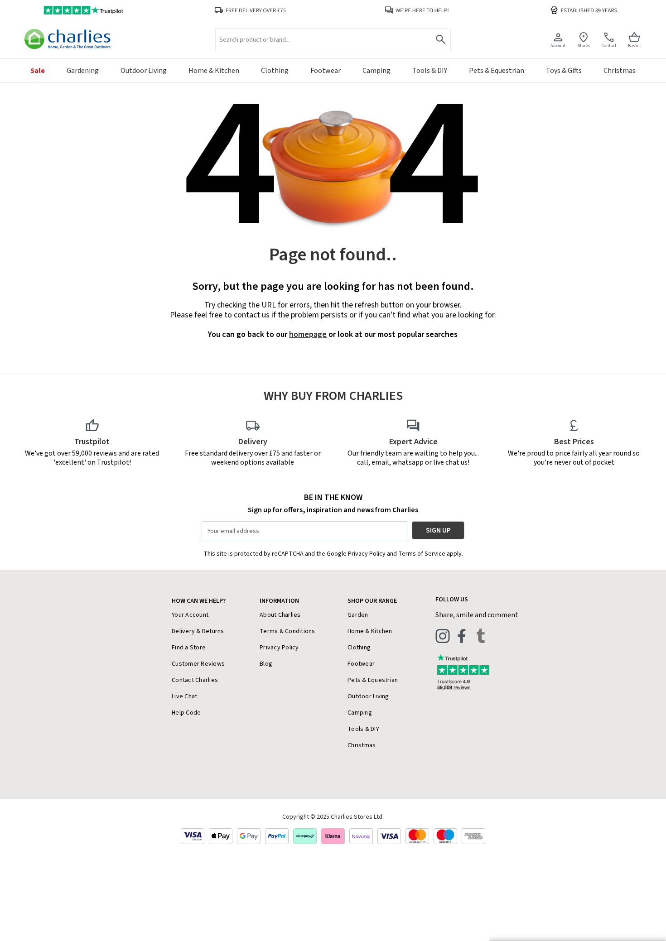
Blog (266, 663)
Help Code (186, 712)
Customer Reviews (198, 663)
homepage (308, 334)
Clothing (359, 647)
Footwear (361, 663)
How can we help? (199, 600)
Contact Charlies (195, 680)
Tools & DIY (363, 729)
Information (279, 600)
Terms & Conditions (287, 631)
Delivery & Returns (198, 631)
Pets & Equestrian (372, 680)
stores (584, 45)
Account (558, 45)
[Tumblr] (480, 636)
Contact (609, 45)
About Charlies (280, 614)
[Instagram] (442, 636)
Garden (357, 614)
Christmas (361, 745)
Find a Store (189, 647)
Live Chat (184, 696)
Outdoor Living (368, 696)
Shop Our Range (372, 600)
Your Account (190, 614)
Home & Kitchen (369, 631)
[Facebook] (461, 636)
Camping (359, 712)
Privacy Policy (279, 647)
